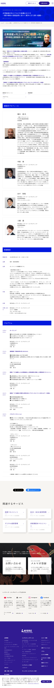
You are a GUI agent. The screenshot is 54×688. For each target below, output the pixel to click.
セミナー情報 (9, 23)
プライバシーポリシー (33, 683)
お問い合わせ (44, 3)
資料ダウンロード (32, 3)
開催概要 (30, 93)
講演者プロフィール (8, 93)
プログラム (5, 96)
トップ (2, 23)
